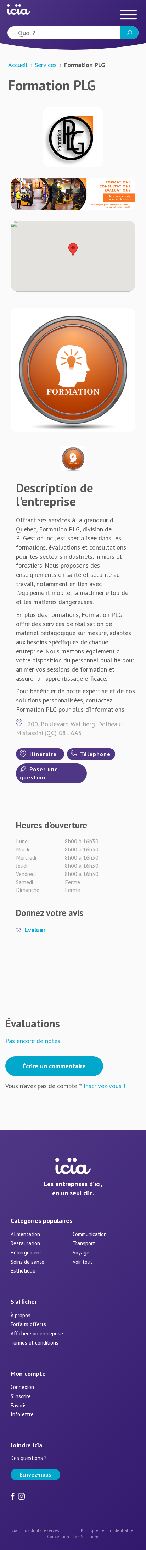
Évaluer (35, 930)
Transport (84, 1243)
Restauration (25, 1243)
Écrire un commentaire (54, 1066)
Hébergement (26, 1252)
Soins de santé (27, 1261)
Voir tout (82, 1261)
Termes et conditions (34, 1342)
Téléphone (95, 753)
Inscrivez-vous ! (104, 1086)
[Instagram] (21, 1495)
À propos (20, 1315)
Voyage (81, 1252)
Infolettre (22, 1414)
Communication (90, 1234)
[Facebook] (13, 1495)
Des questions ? (29, 1458)
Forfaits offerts (28, 1324)
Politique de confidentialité (107, 1530)
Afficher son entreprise (37, 1333)
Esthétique (23, 1270)
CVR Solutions (85, 1536)
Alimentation (25, 1234)
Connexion (22, 1387)
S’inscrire (21, 1396)
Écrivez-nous (35, 1474)
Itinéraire (42, 753)
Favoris (19, 1405)
